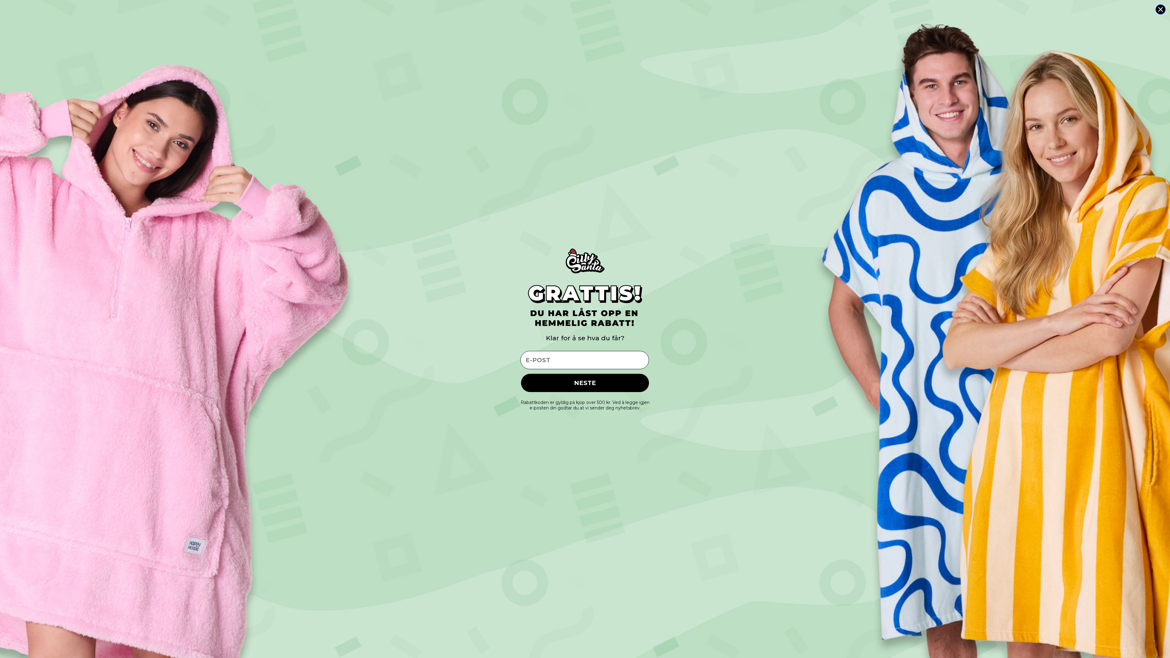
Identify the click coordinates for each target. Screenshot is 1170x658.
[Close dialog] (1160, 9)
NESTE (585, 383)
